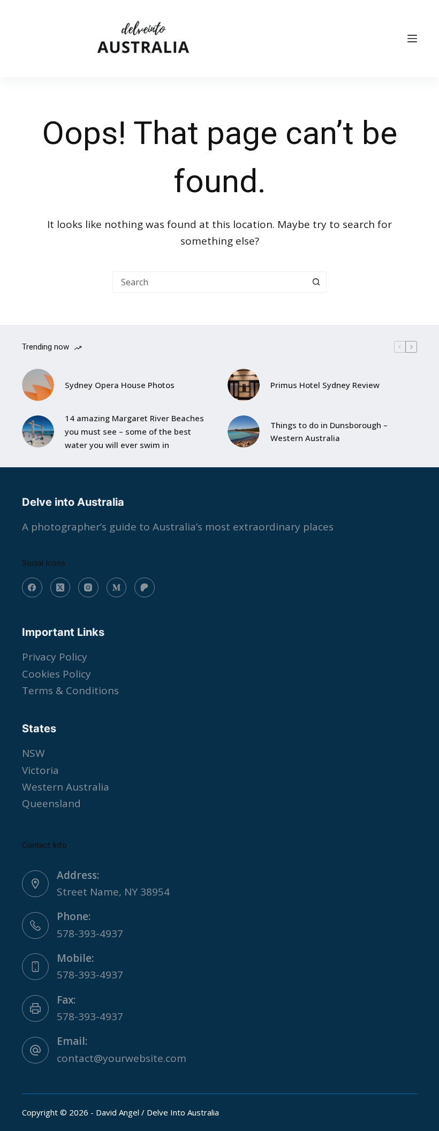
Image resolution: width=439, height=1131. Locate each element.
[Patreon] (144, 588)
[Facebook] (32, 588)
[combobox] (209, 282)
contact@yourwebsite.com (121, 1058)
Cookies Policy (56, 674)
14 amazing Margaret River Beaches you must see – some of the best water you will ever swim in (134, 431)
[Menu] (412, 38)
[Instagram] (88, 588)
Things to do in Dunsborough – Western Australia (329, 432)
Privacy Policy (54, 657)
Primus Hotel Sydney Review (325, 384)
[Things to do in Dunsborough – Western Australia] (244, 431)
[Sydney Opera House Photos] (38, 385)
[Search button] (316, 282)
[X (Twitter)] (60, 588)
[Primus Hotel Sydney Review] (244, 385)
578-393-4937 (90, 933)
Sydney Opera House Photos (120, 384)
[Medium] (117, 588)
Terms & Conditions (70, 690)
